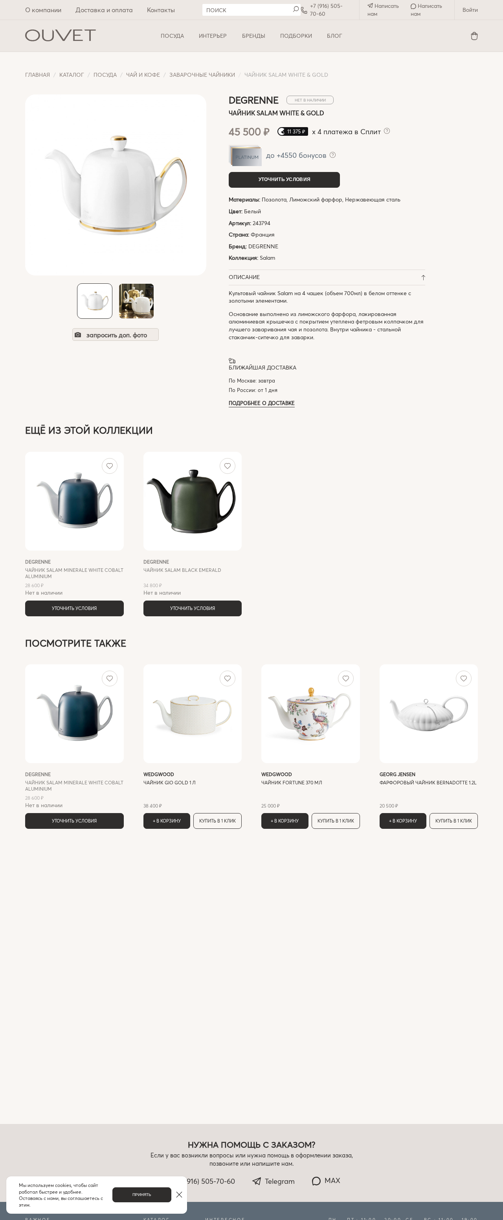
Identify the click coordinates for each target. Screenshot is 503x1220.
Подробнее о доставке (262, 402)
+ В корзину (167, 821)
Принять (141, 1194)
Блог (334, 35)
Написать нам (383, 9)
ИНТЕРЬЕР (213, 35)
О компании (43, 10)
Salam (267, 257)
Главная (37, 74)
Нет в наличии (74, 577)
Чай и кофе (143, 74)
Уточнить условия (285, 179)
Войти (470, 9)
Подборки (296, 35)
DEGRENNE (263, 246)
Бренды (253, 35)
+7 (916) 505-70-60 (326, 9)
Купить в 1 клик (217, 821)
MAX (332, 1180)
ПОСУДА (172, 35)
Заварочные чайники (202, 74)
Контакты (161, 10)
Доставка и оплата (104, 10)
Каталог (71, 74)
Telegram (280, 1181)
